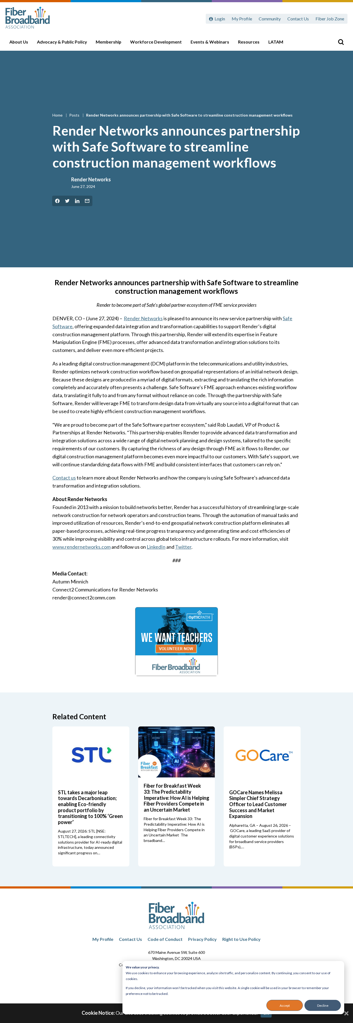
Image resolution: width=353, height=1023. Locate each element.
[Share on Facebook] (57, 201)
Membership (108, 41)
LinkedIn (156, 547)
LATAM (275, 41)
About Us (18, 41)
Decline (322, 1005)
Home (57, 115)
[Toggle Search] (340, 42)
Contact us (64, 478)
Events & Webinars (210, 41)
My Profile (242, 18)
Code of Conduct (165, 939)
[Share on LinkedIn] (77, 201)
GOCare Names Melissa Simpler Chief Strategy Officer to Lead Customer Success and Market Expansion (258, 804)
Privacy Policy (202, 939)
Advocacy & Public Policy (62, 41)
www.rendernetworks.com (81, 547)
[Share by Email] (87, 201)
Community (270, 18)
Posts (74, 115)
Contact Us (298, 18)
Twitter (183, 547)
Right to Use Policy (241, 939)
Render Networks (91, 179)
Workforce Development (156, 41)
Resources (249, 41)
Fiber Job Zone (329, 18)
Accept (285, 1005)
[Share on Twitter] (67, 201)
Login (220, 18)
